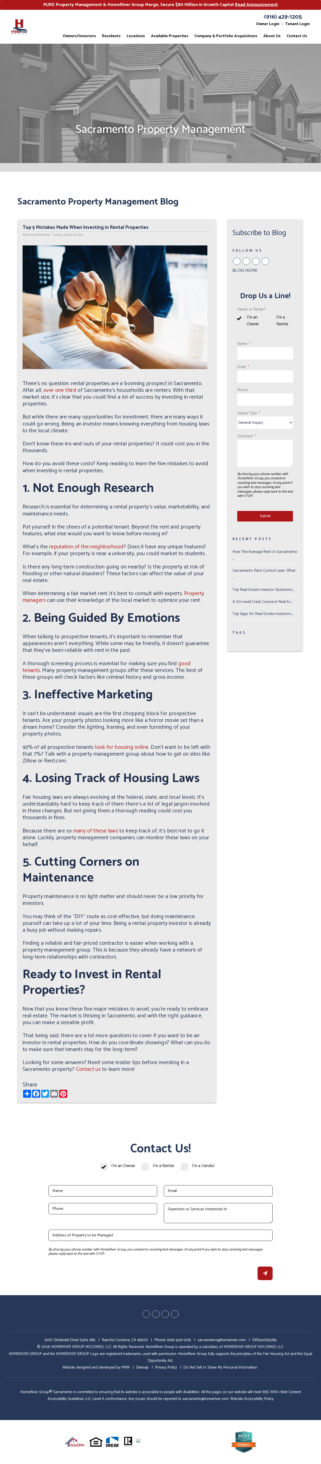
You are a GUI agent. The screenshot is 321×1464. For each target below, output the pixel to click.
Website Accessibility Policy (252, 1399)
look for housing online (121, 747)
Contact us (88, 1069)
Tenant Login (297, 24)
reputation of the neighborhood (86, 546)
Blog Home (244, 270)
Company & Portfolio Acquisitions (225, 36)
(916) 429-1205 (283, 17)
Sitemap (142, 1367)
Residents (111, 36)
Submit (265, 516)
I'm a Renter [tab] (282, 321)
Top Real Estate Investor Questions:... (263, 589)
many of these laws (95, 830)
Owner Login (267, 24)
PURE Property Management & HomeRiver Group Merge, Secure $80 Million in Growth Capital (160, 5)
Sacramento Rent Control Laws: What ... (264, 574)
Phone (242, 390)
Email (241, 367)
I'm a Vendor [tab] (203, 1166)
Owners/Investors (79, 36)
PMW (125, 1367)
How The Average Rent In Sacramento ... (264, 555)
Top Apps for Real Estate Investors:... (263, 613)
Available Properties (169, 36)
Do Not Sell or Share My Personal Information (220, 1367)
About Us (272, 36)
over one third (59, 390)
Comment (245, 436)
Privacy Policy (166, 1367)
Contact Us (297, 36)
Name (242, 344)
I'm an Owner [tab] (253, 321)
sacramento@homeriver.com (222, 1340)
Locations (136, 36)
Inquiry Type (247, 413)
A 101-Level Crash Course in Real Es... (262, 601)
